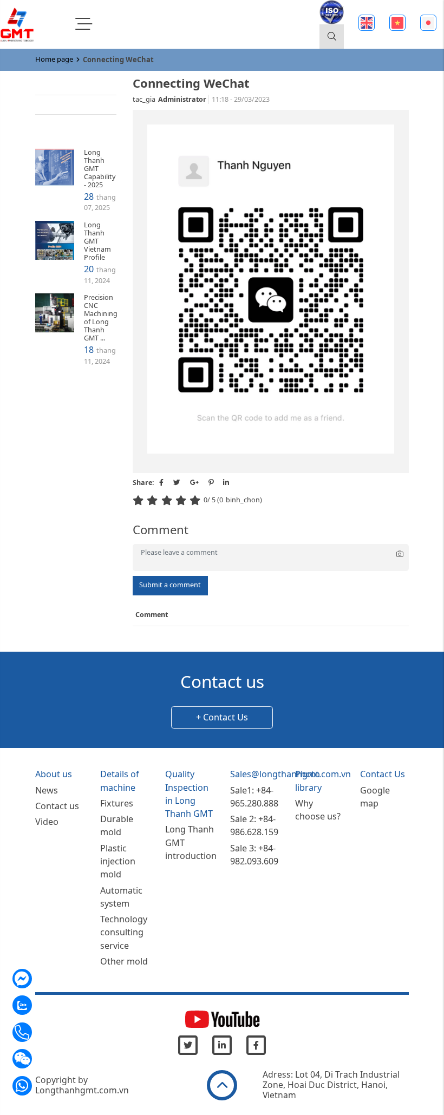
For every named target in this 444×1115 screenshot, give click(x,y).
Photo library (71, 123)
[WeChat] (45, 1063)
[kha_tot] (182, 500)
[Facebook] (161, 482)
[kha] (168, 500)
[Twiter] (188, 1045)
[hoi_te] (154, 500)
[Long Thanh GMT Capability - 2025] (54, 167)
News (59, 84)
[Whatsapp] (45, 1089)
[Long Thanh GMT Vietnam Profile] (54, 240)
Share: (143, 482)
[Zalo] (45, 1009)
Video (59, 104)
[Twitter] (176, 482)
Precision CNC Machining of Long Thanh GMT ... (100, 318)
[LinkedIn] (226, 482)
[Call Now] (45, 1036)
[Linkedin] (222, 1045)
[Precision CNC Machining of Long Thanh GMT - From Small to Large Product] (54, 312)
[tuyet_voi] (197, 500)
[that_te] (140, 500)
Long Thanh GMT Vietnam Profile (97, 241)
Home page (54, 59)
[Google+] (194, 482)
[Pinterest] (210, 482)
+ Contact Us (222, 717)
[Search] (331, 36)
